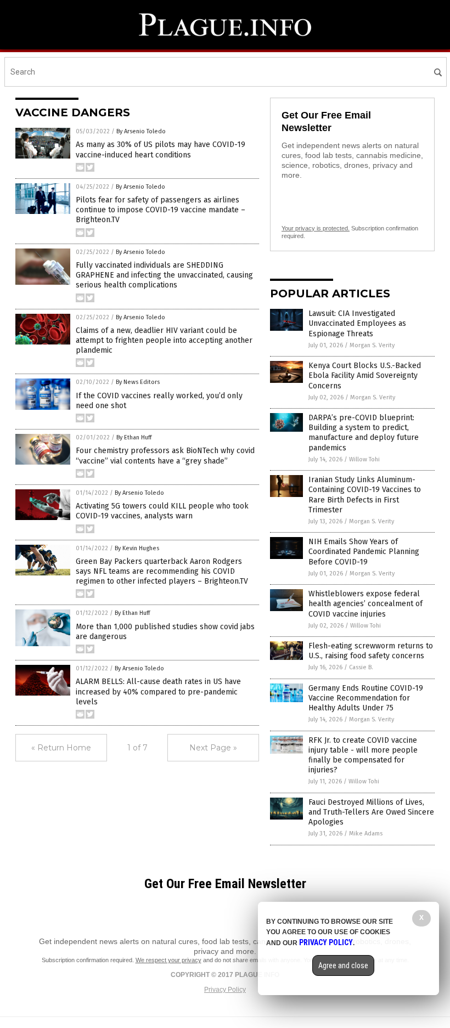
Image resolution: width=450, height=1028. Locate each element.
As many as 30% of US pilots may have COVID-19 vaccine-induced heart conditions (160, 149)
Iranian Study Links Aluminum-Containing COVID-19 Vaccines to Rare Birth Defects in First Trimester (364, 495)
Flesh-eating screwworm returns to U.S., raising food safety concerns (370, 650)
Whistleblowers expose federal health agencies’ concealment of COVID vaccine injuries (365, 603)
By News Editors (138, 382)
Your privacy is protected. (316, 228)
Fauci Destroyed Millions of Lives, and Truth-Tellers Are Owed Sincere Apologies (371, 812)
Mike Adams (366, 833)
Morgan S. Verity (372, 345)
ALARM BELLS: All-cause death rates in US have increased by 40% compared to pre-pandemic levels (158, 691)
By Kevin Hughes (137, 548)
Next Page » (213, 748)
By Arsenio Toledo (141, 131)
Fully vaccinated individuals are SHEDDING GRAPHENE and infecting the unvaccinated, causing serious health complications (164, 275)
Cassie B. (361, 667)
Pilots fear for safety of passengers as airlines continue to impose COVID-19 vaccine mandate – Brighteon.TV (160, 209)
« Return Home (61, 748)
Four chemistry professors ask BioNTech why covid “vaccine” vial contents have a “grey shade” (165, 455)
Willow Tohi (364, 459)
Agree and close (343, 965)
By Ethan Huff (133, 437)
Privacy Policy (225, 989)
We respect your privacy (168, 960)
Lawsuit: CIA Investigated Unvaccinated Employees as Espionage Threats (357, 323)
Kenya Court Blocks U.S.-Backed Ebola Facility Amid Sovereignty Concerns (364, 375)
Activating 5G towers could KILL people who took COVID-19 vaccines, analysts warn (162, 511)
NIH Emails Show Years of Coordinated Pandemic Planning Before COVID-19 (363, 551)
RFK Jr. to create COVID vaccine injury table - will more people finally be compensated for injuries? (363, 755)
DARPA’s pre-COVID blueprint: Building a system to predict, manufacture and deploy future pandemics (363, 433)
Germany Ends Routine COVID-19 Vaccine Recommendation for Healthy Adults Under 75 (365, 698)
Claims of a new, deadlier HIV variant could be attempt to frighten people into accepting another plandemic (164, 340)
